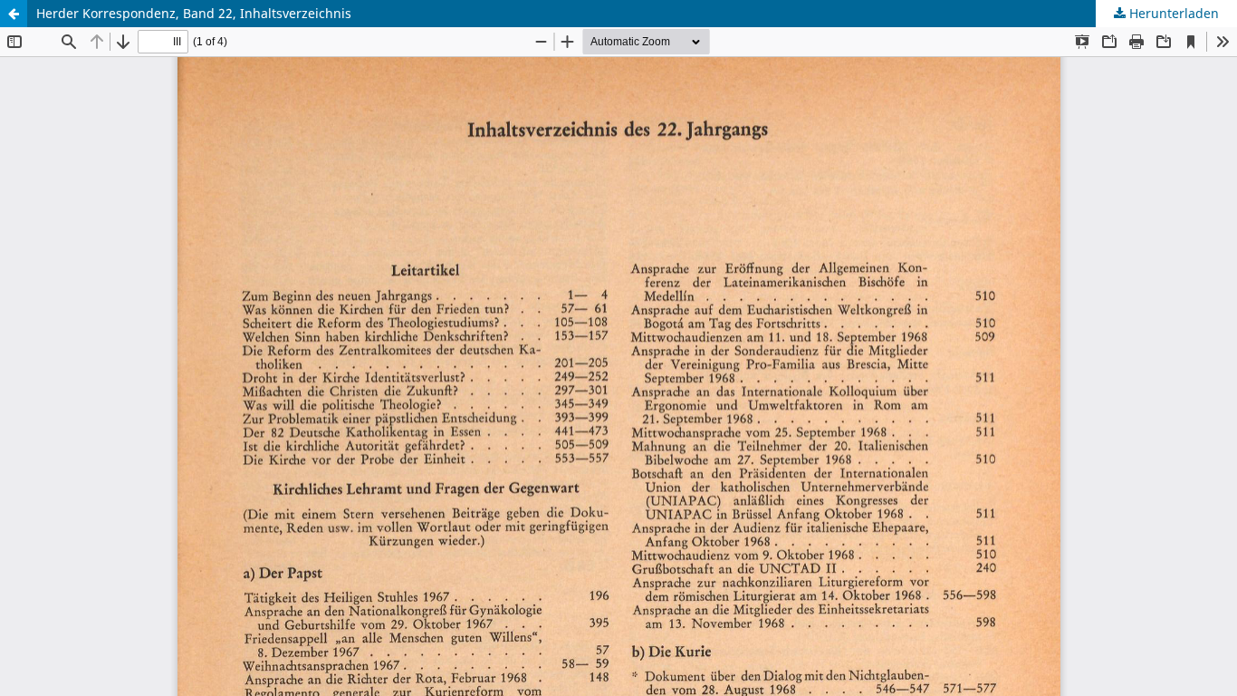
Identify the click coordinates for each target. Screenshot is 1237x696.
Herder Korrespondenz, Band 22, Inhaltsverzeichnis (193, 13)
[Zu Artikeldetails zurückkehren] (13, 13)
